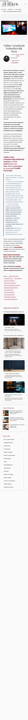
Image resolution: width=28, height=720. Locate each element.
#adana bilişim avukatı (13, 276)
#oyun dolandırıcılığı (8, 290)
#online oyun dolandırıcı (9, 280)
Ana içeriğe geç (4, 1)
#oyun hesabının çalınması (9, 297)
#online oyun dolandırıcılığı (10, 283)
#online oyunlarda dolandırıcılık (10, 287)
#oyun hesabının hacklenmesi (10, 299)
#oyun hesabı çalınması (9, 294)
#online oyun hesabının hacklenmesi (12, 285)
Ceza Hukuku (18, 9)
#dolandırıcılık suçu (8, 278)
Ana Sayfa (3, 9)
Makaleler (10, 9)
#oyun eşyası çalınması (9, 292)
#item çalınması (18, 278)
